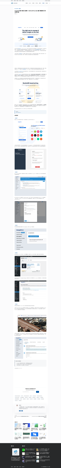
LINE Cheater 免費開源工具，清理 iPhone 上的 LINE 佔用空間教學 (18, 438)
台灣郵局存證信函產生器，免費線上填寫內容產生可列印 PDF (26, 438)
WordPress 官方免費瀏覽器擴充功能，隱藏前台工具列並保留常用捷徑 (26, 429)
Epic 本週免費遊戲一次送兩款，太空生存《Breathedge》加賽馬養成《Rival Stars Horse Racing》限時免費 (44, 450)
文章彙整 (15, 0)
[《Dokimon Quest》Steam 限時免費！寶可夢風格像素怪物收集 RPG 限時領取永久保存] (23, 461)
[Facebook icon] (19, 410)
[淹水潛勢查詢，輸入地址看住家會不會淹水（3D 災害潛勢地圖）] (18, 425)
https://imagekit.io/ (18, 112)
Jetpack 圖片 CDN (20, 71)
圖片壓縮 (20, 53)
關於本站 (12, 0)
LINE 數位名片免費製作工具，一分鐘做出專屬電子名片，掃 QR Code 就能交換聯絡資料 (44, 457)
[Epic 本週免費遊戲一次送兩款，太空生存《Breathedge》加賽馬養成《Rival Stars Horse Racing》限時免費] (37, 450)
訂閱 (37, 391)
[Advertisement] (30, 20)
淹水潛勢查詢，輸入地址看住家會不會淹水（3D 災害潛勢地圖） (18, 429)
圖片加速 (26, 397)
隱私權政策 (23, 0)
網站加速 (20, 400)
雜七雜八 (17, 8)
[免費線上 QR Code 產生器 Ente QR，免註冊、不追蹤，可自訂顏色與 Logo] (23, 450)
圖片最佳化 (19, 48)
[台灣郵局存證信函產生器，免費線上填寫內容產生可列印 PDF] (26, 434)
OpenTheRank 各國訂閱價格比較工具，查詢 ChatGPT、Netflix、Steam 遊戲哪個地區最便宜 (30, 453)
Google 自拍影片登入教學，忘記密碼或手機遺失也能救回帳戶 (42, 438)
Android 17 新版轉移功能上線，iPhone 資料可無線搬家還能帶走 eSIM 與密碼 (42, 429)
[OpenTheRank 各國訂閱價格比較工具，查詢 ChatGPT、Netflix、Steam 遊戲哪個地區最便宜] (23, 453)
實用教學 (20, 8)
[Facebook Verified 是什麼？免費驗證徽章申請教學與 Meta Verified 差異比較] (34, 434)
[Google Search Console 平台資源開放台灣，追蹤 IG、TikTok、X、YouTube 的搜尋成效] (34, 425)
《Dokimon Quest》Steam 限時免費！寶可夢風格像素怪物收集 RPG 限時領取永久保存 (30, 461)
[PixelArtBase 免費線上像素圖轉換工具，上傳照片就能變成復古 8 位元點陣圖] (37, 453)
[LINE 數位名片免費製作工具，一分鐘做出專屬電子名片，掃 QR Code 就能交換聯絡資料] (37, 457)
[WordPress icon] (22, 410)
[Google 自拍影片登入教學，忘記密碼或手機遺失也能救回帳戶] (42, 434)
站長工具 (16, 400)
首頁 (15, 8)
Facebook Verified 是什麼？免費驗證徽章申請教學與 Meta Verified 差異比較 (34, 438)
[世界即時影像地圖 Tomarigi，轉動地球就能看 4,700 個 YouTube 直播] (23, 457)
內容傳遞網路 (24, 69)
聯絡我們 (17, 0)
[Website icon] (20, 410)
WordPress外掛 (17, 397)
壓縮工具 (38, 397)
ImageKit (20, 74)
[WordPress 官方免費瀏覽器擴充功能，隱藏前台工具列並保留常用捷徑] (26, 425)
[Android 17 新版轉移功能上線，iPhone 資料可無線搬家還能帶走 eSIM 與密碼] (42, 425)
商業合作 (20, 0)
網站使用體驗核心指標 (38, 49)
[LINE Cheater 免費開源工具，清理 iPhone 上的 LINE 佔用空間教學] (18, 434)
